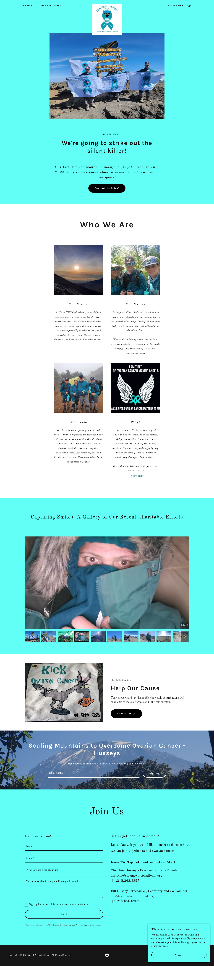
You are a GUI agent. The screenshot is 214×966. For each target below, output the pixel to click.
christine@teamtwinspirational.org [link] (136, 875)
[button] (51, 6)
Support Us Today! (107, 188)
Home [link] (28, 5)
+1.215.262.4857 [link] (125, 881)
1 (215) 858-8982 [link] (108, 135)
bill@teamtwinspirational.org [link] (132, 896)
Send (64, 914)
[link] (107, 5)
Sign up (154, 773)
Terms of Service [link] (91, 925)
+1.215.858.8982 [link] (125, 901)
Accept (179, 955)
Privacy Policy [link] (74, 925)
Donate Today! (126, 713)
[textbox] (93, 773)
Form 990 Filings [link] (179, 5)
